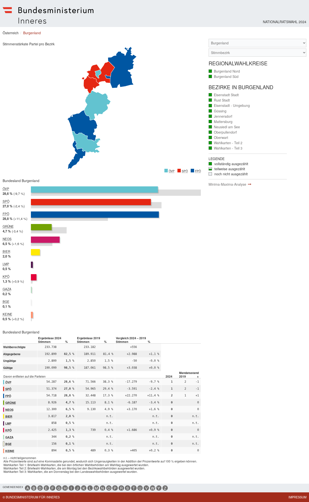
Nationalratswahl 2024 (284, 21)
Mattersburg (220, 121)
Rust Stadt (219, 100)
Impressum (297, 497)
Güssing (217, 111)
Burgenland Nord (224, 71)
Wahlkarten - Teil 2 (225, 142)
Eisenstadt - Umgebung (229, 105)
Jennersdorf (220, 116)
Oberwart (218, 137)
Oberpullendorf (223, 132)
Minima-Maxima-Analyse (227, 184)
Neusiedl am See (224, 126)
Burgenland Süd (224, 76)
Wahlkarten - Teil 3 (225, 148)
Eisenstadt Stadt (224, 94)
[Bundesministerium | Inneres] (48, 15)
